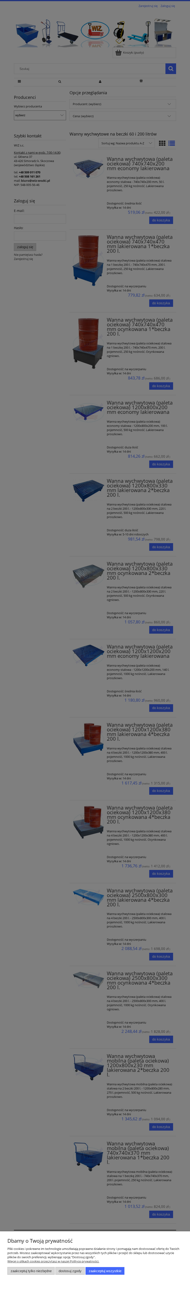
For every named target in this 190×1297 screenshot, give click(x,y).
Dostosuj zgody (70, 1271)
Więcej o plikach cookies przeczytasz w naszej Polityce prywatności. (53, 1261)
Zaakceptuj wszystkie (105, 1271)
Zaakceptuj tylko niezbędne (31, 1271)
